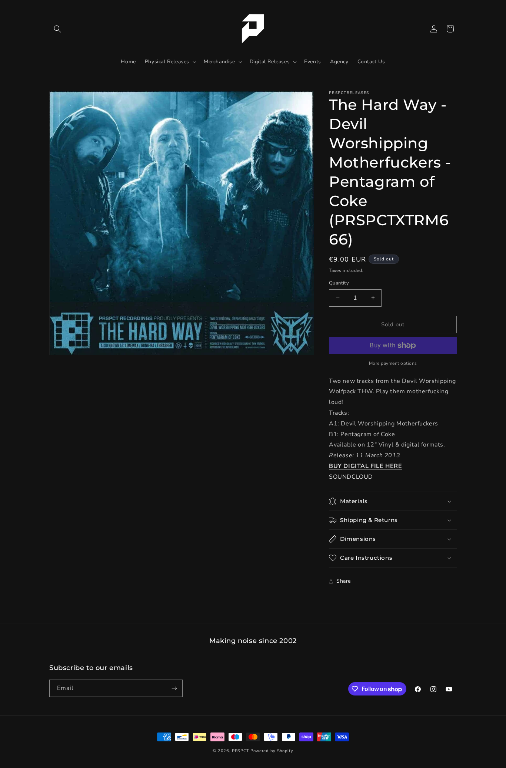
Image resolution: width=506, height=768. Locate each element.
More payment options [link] (393, 363)
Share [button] (343, 581)
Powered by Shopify (271, 751)
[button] (57, 29)
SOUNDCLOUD (351, 477)
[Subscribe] (174, 688)
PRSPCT (241, 751)
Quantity (339, 283)
